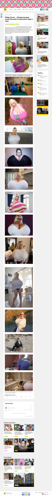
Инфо (30, 9)
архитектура (16, 485)
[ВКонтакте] (1, 17)
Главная (6, 14)
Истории (15, 9)
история (6, 485)
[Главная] (5, 9)
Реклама (36, 492)
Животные (19, 9)
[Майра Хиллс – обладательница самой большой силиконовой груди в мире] (19, 64)
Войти (47, 492)
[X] (1, 14)
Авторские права (41, 492)
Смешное (11, 9)
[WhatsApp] (25, 397)
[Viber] (21, 397)
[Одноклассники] (1, 15)
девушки (26, 436)
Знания (23, 9)
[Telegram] (30, 397)
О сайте (45, 492)
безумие (10, 14)
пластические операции (6, 436)
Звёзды (27, 9)
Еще (32, 9)
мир (38, 49)
